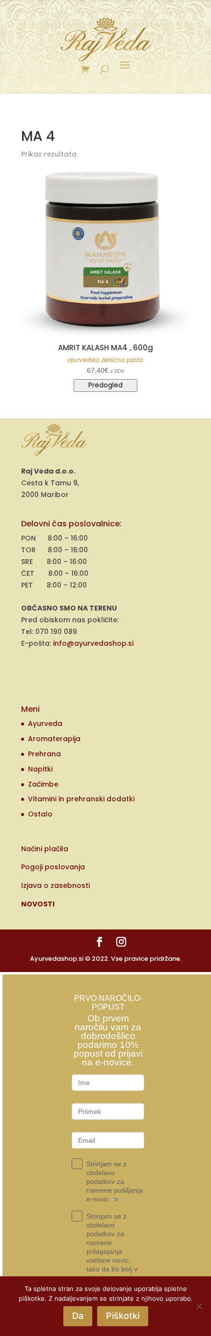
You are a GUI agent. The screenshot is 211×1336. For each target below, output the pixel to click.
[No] (199, 1306)
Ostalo (40, 814)
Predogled (105, 385)
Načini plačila (44, 849)
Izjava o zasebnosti (55, 885)
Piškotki (122, 1316)
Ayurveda (45, 723)
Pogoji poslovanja (53, 867)
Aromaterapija (54, 739)
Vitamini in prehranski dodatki (81, 799)
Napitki (40, 769)
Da (77, 1316)
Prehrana (44, 754)
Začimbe (43, 784)
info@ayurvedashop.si (93, 643)
